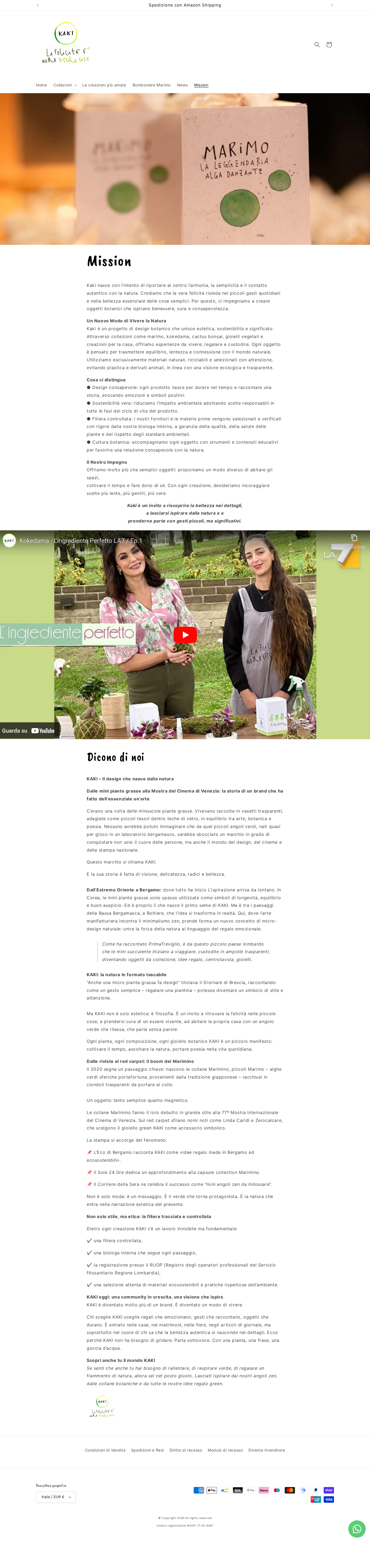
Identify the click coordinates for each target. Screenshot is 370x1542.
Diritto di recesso (186, 1450)
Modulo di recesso (225, 1450)
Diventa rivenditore (266, 1450)
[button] (64, 85)
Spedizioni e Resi (147, 1450)
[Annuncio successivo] (332, 5)
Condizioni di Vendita (105, 1450)
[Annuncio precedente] (38, 5)
